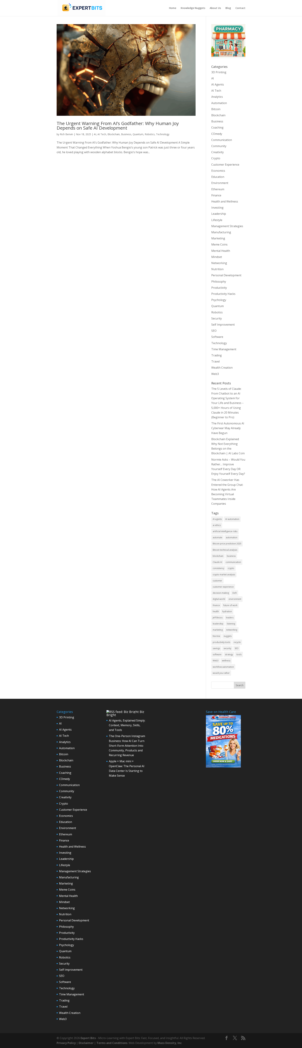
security (227, 648)
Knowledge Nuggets (193, 8)
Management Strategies (227, 226)
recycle (237, 642)
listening (231, 623)
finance (216, 605)
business (231, 556)
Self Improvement (223, 324)
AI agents (217, 519)
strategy (229, 654)
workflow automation (223, 666)
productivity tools (221, 642)
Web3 (215, 374)
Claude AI (217, 562)
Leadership (218, 214)
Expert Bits (88, 1038)
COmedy (216, 134)
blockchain (218, 556)
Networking (219, 263)
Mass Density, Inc (169, 1043)
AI (95, 134)
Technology (162, 134)
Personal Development (226, 275)
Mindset (216, 257)
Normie (216, 636)
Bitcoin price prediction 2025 (227, 543)
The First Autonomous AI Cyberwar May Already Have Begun (227, 428)
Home (172, 8)
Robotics (150, 134)
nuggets (228, 636)
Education (217, 177)
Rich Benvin (66, 134)
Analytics (217, 97)
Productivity (219, 288)
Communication (221, 140)
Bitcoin (215, 109)
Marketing (218, 238)
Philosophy (218, 281)
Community (218, 146)
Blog (228, 8)
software (217, 654)
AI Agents (217, 84)
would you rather (221, 673)
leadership (218, 623)
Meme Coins (219, 244)
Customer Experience (225, 164)
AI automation (232, 519)
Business (126, 134)
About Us (215, 8)
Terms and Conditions (111, 1043)
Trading (216, 355)
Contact (240, 8)
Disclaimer (86, 1043)
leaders (229, 617)
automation (231, 537)
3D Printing (218, 72)
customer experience (223, 586)
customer (217, 580)
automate (217, 537)
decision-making (221, 592)
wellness (226, 660)
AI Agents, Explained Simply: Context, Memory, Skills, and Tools (127, 725)
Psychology (218, 300)
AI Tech (102, 134)
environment (235, 599)
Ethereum (217, 189)
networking (231, 629)
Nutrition (217, 269)
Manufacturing (221, 232)
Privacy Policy (66, 1043)
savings (216, 648)
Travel (215, 361)
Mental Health (220, 251)
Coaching (217, 127)
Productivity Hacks (223, 294)
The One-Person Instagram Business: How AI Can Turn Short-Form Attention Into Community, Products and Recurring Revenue (127, 745)
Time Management (223, 349)
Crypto (215, 158)
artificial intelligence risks (225, 531)
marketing (218, 629)
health (216, 611)
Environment (219, 183)
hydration (227, 611)
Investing (217, 207)
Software (217, 337)
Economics (218, 171)
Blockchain (113, 134)
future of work (230, 605)
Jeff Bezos (217, 617)
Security (216, 318)
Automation (219, 103)
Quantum (138, 134)
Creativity (217, 152)
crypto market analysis (224, 574)
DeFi (234, 592)
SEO (214, 331)
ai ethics (217, 525)
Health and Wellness (224, 201)
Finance (216, 195)
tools (239, 654)
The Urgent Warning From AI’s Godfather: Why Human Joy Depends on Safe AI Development (118, 125)
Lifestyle (216, 220)
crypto (231, 568)
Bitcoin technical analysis (225, 549)
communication (233, 562)
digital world (219, 599)
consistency (218, 568)
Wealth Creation (222, 368)
